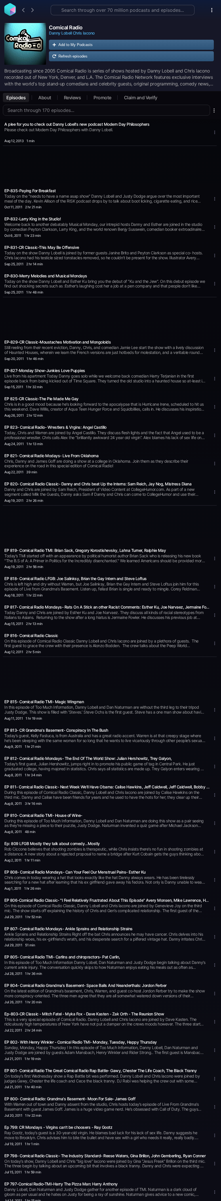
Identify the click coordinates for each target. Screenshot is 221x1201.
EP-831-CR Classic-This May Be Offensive (41, 247)
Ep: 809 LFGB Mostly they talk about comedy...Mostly (52, 843)
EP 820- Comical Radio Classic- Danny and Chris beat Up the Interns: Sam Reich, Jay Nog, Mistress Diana (97, 483)
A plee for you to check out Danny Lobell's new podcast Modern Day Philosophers (76, 124)
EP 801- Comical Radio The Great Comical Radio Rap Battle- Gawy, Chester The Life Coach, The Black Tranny (100, 1070)
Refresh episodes (72, 56)
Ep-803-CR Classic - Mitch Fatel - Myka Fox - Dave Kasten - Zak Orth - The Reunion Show (84, 1013)
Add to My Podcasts (75, 45)
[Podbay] (10, 14)
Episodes (16, 97)
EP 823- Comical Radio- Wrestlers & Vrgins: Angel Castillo (55, 427)
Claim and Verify (140, 97)
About (44, 97)
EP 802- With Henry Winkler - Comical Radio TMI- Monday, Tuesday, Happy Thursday (80, 1042)
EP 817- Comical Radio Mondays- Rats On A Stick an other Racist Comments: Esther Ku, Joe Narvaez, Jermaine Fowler (107, 607)
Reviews (72, 97)
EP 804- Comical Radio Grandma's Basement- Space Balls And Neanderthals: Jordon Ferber (85, 985)
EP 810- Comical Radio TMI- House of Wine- (43, 815)
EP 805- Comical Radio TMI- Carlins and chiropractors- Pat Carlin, (62, 956)
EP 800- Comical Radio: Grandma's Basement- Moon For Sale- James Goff (69, 1098)
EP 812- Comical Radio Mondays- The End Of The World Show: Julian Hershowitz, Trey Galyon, (88, 758)
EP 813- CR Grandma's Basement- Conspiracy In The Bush (56, 730)
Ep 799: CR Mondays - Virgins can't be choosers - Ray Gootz (58, 1127)
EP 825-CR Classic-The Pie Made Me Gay (41, 398)
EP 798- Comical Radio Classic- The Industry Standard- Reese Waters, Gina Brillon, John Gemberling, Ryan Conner (104, 1155)
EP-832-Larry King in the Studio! (32, 218)
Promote (102, 97)
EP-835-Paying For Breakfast (30, 190)
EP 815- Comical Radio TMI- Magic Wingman (44, 701)
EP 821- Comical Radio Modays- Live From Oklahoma (51, 455)
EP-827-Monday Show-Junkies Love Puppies (44, 370)
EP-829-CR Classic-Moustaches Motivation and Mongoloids (57, 342)
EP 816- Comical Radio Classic (31, 635)
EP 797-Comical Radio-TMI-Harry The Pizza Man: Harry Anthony (61, 1183)
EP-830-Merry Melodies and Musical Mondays (45, 275)
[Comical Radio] (25, 44)
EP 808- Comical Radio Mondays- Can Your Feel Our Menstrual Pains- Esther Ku (75, 872)
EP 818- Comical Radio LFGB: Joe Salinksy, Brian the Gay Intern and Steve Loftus (75, 578)
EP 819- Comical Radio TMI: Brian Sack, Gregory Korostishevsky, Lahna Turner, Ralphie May (85, 550)
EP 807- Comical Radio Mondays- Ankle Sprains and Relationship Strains (68, 928)
